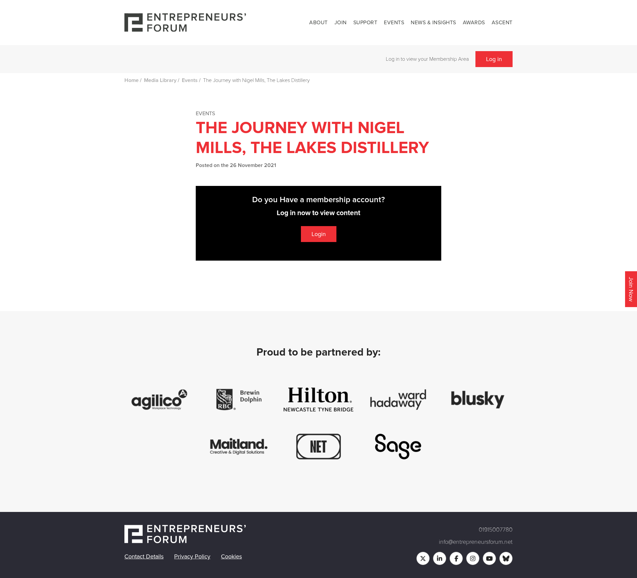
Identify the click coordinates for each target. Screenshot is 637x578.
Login (319, 234)
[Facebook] (456, 558)
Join (340, 22)
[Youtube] (489, 558)
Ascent (502, 22)
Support (365, 22)
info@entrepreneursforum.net (476, 541)
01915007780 (496, 529)
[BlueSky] (506, 558)
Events (394, 22)
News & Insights (433, 22)
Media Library (160, 80)
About (318, 22)
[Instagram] (472, 558)
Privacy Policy (192, 556)
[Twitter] (423, 558)
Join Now (631, 289)
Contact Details (144, 556)
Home (131, 80)
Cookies (231, 556)
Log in (494, 59)
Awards (474, 22)
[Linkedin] (439, 558)
